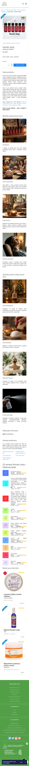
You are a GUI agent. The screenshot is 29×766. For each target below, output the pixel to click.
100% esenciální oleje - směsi (13, 10)
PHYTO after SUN (20, 455)
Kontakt (14, 712)
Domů (2, 10)
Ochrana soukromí (14, 699)
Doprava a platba (14, 689)
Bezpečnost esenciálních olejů (14, 728)
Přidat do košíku (20, 65)
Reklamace (14, 694)
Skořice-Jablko (17, 105)
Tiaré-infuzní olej (7, 455)
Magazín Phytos (14, 723)
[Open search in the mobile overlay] (23, 3)
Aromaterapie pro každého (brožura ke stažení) (14, 730)
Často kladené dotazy (14, 687)
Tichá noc (10, 105)
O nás (14, 710)
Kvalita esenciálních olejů (14, 725)
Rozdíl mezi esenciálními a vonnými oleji (14, 732)
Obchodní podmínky (14, 692)
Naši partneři (14, 714)
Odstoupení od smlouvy (14, 696)
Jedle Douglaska (18, 103)
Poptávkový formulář (14, 701)
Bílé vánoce (10, 103)
